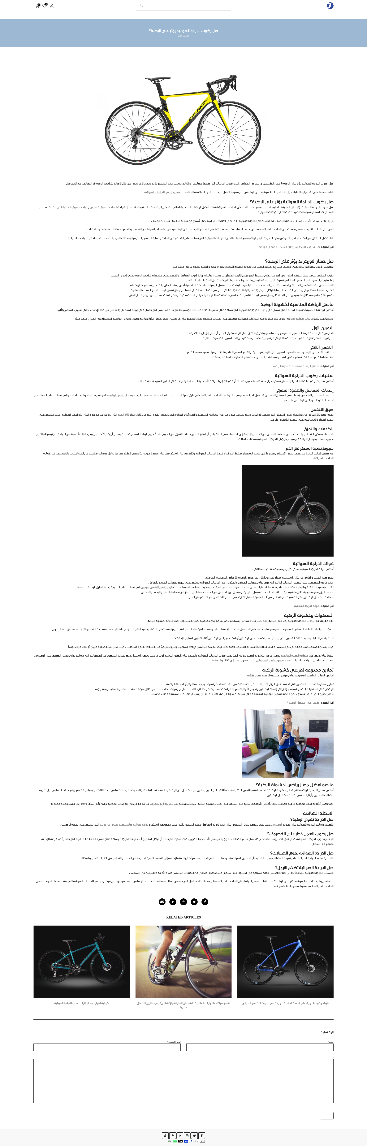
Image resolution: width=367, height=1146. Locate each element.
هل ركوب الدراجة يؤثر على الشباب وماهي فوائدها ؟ (288, 247)
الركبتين (277, 824)
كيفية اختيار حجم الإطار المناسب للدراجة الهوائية (81, 1003)
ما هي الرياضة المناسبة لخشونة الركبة (296, 366)
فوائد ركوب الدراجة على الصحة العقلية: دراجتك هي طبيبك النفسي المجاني (285, 1003)
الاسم (331, 1042)
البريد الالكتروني (174, 1042)
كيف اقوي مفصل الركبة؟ (303, 702)
